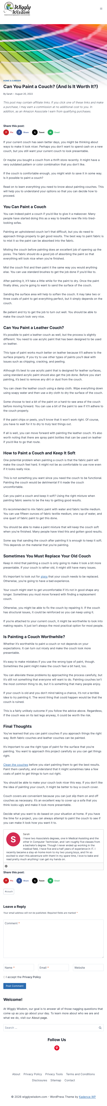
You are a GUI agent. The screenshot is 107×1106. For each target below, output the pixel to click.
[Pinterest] (6, 866)
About (16, 1074)
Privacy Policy (31, 977)
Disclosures (39, 1080)
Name (10, 967)
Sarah (9, 93)
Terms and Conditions (80, 1074)
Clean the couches (15, 764)
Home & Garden (12, 80)
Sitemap (55, 1080)
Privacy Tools (54, 1074)
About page (39, 1017)
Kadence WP (87, 1096)
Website (79, 967)
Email (44, 967)
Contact (70, 1080)
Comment (12, 923)
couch (9, 891)
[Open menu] (101, 9)
